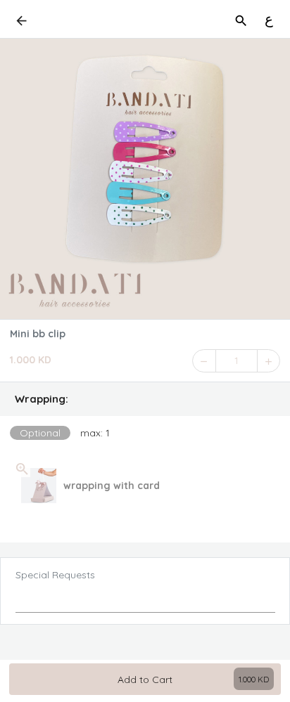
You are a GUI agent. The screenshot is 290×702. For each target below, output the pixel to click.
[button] (145, 399)
